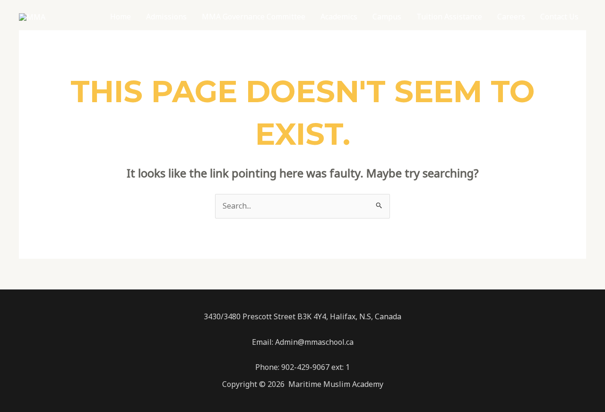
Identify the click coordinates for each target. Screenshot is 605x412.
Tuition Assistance (449, 16)
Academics (338, 16)
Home (120, 16)
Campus (386, 16)
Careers (511, 16)
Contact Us (559, 16)
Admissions (166, 16)
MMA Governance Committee (253, 16)
